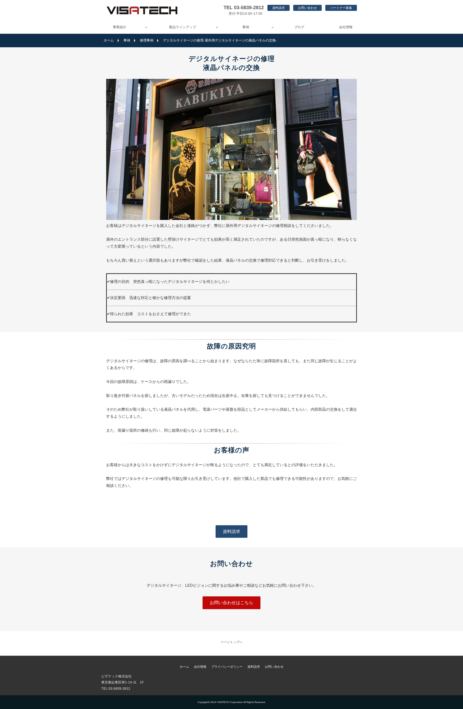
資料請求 (278, 8)
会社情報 (346, 27)
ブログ (299, 27)
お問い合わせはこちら (231, 602)
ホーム (109, 40)
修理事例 (146, 40)
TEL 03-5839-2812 (244, 7)
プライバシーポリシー (227, 666)
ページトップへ (232, 642)
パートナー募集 (341, 8)
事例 (245, 27)
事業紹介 (119, 27)
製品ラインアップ (182, 27)
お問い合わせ (307, 8)
